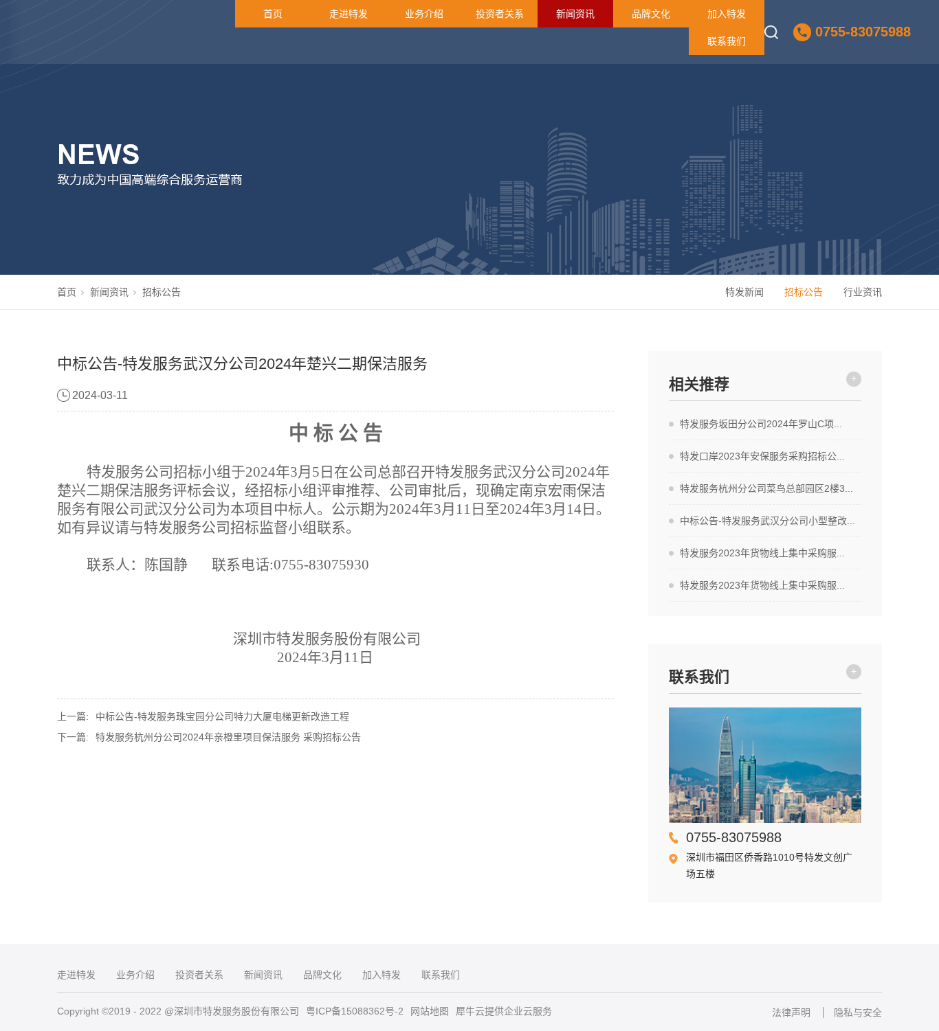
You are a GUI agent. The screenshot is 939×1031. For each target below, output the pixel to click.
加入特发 (726, 13)
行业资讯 (862, 291)
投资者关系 (500, 13)
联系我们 (726, 41)
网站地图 (429, 1011)
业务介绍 (424, 13)
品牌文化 (651, 13)
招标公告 (161, 291)
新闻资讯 (575, 13)
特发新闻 (744, 291)
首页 (273, 13)
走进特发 (348, 13)
